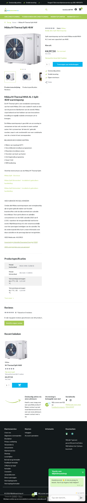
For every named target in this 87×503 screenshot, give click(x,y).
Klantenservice (9, 451)
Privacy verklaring (10, 442)
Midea (63, 28)
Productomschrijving (12, 87)
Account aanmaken (31, 436)
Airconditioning (12, 17)
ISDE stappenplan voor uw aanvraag (17, 247)
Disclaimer (8, 439)
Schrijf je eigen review (14, 323)
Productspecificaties (29, 87)
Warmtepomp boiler (76, 17)
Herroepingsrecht (10, 481)
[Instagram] (70, 400)
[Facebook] (66, 400)
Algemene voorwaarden (12, 436)
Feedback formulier (11, 463)
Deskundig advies (54, 71)
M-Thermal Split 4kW (13, 365)
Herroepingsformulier (12, 484)
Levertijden (8, 457)
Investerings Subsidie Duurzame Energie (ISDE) (21, 242)
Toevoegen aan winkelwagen (68, 64)
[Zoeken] (46, 9)
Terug (8, 22)
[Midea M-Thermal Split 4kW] (16, 350)
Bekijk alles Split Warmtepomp (55, 31)
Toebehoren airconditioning (35, 17)
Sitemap (7, 454)
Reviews (7, 90)
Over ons (7, 433)
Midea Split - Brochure (12, 175)
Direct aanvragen (10, 478)
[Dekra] (68, 433)
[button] (21, 69)
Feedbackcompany (58, 407)
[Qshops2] (73, 433)
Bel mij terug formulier (12, 460)
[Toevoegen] (20, 385)
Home (14, 22)
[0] (79, 9)
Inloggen (28, 433)
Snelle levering (53, 74)
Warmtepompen (58, 17)
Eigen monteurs (53, 77)
